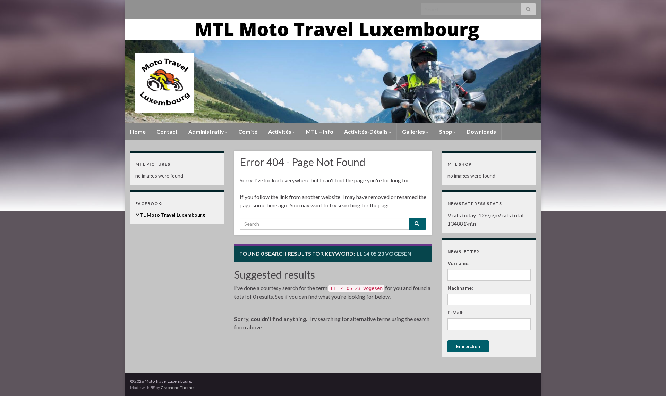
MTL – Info (319, 131)
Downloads (481, 131)
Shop (446, 131)
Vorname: (458, 263)
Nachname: (460, 288)
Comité (247, 131)
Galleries (414, 131)
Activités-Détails (366, 131)
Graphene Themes (178, 387)
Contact (167, 131)
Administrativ (206, 131)
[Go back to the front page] (333, 71)
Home (138, 131)
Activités (280, 131)
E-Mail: (455, 312)
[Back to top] (650, 380)
